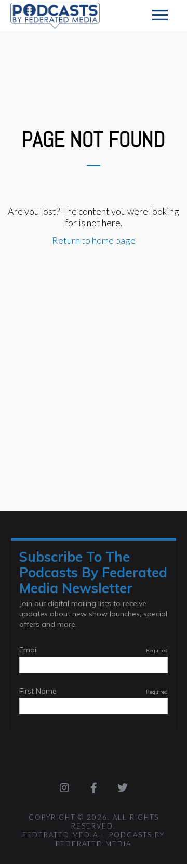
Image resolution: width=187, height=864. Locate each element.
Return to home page (94, 240)
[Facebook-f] (93, 788)
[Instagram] (64, 788)
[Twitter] (122, 788)
